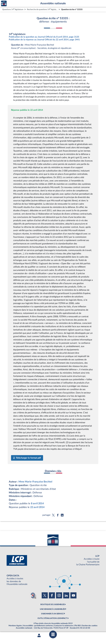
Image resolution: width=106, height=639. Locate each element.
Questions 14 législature (12, 9)
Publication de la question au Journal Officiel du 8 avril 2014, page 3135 (44, 37)
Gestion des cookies (89, 625)
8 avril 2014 (37, 503)
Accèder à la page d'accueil (4, 3)
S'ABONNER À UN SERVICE (52, 614)
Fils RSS (78, 625)
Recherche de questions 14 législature (42, 9)
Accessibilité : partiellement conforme (38, 625)
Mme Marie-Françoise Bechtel (35, 482)
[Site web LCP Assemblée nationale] (53, 560)
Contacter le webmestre (63, 625)
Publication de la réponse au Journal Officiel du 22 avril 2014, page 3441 (44, 40)
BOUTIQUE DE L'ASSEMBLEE (52, 604)
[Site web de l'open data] (53, 580)
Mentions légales (15, 625)
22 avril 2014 (37, 507)
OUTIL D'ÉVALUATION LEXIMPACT (52, 618)
